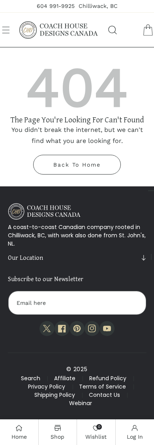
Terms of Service (102, 387)
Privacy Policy (46, 387)
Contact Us (104, 395)
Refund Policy (107, 378)
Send (132, 303)
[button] (6, 30)
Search (30, 378)
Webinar (80, 403)
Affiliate (64, 378)
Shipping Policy (54, 395)
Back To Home (77, 164)
